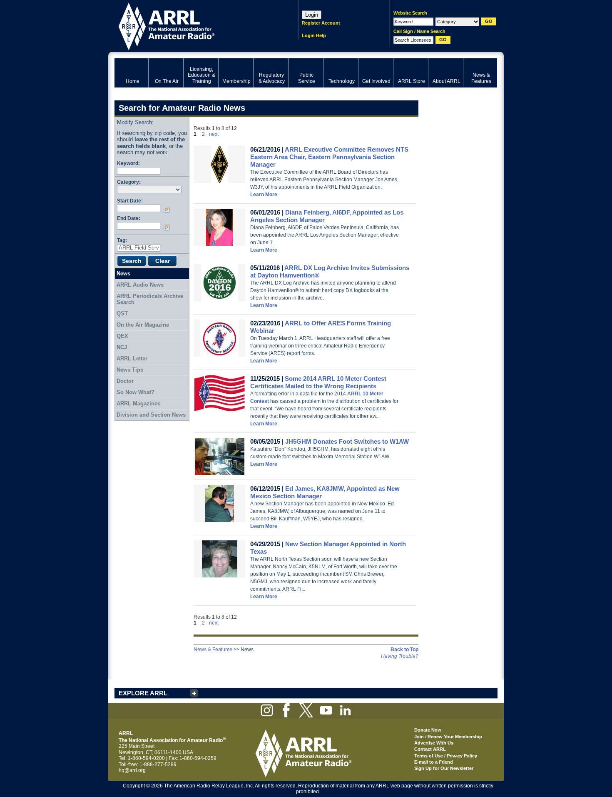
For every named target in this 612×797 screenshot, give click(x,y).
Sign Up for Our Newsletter (443, 768)
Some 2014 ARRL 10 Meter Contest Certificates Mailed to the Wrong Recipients (318, 382)
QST (122, 313)
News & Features (213, 649)
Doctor (125, 381)
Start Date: (130, 200)
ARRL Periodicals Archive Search (150, 299)
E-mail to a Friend (433, 762)
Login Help (314, 35)
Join (419, 736)
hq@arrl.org (132, 770)
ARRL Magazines (138, 403)
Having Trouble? (399, 656)
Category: (129, 182)
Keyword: (128, 163)
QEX (122, 336)
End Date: (128, 218)
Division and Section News (151, 415)
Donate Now (427, 729)
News (123, 273)
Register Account (321, 22)
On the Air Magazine (143, 325)
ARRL (195, 25)
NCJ (122, 347)
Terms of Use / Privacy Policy (445, 755)
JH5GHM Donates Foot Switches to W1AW (347, 441)
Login (311, 15)
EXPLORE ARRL (143, 693)
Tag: (122, 240)
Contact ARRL (430, 749)
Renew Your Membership (455, 736)
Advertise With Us (433, 742)
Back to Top (404, 649)
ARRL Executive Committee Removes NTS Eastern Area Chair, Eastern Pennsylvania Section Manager (329, 157)
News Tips (130, 370)
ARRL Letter (132, 358)
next (214, 134)
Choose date (168, 209)
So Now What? (135, 392)
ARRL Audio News (140, 285)
